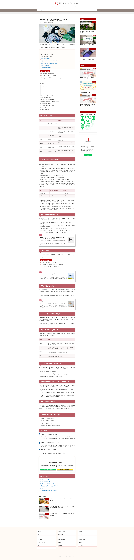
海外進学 (57, 6)
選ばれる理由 (60, 534)
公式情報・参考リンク (44, 109)
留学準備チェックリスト (44, 86)
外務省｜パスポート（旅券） (45, 479)
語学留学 (53, 6)
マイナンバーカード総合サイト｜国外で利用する (49, 485)
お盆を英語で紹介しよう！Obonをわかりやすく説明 (87, 32)
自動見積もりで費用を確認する (65, 469)
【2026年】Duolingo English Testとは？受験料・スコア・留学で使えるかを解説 (87, 45)
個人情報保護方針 (82, 539)
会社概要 (80, 531)
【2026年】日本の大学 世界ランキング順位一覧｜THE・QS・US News (87, 105)
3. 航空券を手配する (44, 91)
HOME (39, 12)
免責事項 (80, 542)
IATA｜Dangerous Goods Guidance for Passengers (49, 490)
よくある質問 (43, 107)
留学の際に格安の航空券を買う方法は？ (48, 274)
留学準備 (75, 6)
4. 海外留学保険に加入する (45, 93)
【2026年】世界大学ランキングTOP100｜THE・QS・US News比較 (62, 514)
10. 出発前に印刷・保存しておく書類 (47, 105)
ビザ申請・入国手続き (92, 48)
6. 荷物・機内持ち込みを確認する (46, 97)
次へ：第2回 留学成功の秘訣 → (45, 67)
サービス (80, 534)
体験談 (59, 542)
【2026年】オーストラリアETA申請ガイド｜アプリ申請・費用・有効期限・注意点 (87, 59)
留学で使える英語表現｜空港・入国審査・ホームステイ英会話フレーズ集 (88, 91)
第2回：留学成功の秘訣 (45, 58)
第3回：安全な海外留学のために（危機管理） (49, 60)
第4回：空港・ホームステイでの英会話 (48, 61)
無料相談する (88, 155)
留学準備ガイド (50, 22)
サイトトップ (81, 545)
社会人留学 (67, 6)
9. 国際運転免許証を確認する (45, 103)
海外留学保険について (44, 301)
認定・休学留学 (62, 6)
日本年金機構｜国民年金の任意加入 (46, 486)
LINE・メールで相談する (48, 469)
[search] (96, 10)
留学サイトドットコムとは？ (63, 531)
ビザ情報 (71, 6)
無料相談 (79, 6)
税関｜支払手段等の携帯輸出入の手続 (47, 483)
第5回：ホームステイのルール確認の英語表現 (49, 63)
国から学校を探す (61, 539)
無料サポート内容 (61, 536)
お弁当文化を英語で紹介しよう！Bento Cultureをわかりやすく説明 (62, 499)
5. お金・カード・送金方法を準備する (47, 95)
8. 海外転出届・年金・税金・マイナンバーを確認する (49, 101)
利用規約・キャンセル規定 (83, 536)
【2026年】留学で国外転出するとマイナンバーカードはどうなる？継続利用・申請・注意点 (62, 507)
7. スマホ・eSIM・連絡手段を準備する (47, 99)
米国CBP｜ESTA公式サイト (45, 481)
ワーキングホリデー (41, 542)
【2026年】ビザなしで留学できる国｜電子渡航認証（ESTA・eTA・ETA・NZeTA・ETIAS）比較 (53, 238)
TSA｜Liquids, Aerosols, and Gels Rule (46, 488)
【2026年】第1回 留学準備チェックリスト (52, 12)
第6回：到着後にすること (45, 65)
